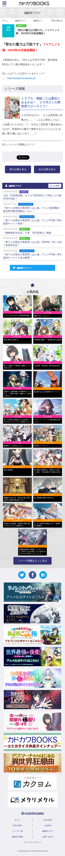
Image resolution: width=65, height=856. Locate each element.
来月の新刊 (17, 825)
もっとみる (55, 185)
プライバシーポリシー (32, 842)
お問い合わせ (47, 837)
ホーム (5, 21)
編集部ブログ (20, 21)
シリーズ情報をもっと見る (32, 560)
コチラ (30, 144)
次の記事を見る (47, 169)
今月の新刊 (47, 820)
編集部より (37, 21)
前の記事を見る (18, 169)
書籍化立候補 (17, 837)
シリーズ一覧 (17, 831)
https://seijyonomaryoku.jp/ (21, 78)
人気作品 (47, 825)
